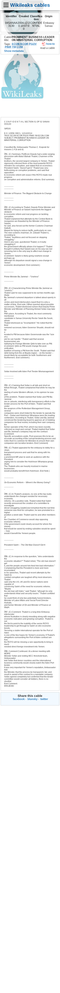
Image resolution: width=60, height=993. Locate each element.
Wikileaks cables (30, 5)
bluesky (32, 699)
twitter (44, 699)
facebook (18, 699)
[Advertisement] (30, 85)
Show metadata (14, 51)
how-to (50, 43)
